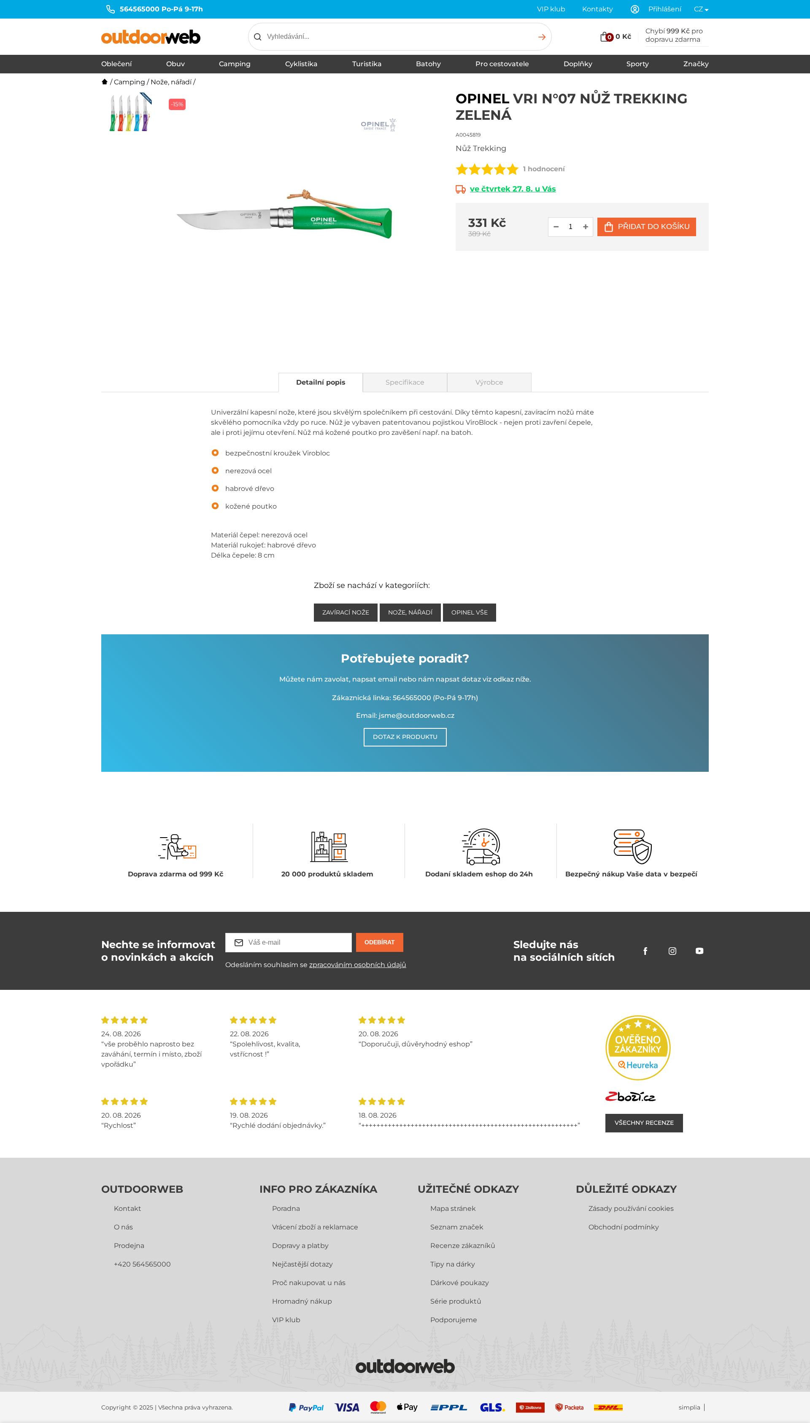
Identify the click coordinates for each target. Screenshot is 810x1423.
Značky (696, 64)
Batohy (428, 64)
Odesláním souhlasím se (315, 965)
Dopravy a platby (300, 1246)
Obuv (175, 64)
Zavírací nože (345, 612)
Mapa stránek (453, 1209)
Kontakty (597, 9)
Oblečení (116, 64)
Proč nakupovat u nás (309, 1283)
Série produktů (455, 1301)
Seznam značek (456, 1227)
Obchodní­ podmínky (624, 1227)
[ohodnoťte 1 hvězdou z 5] (462, 169)
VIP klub (551, 9)
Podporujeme (453, 1320)
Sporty (637, 64)
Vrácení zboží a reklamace (315, 1227)
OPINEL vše (469, 612)
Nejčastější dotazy (302, 1264)
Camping (235, 64)
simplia (689, 1407)
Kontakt (127, 1209)
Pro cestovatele (502, 64)
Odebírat (379, 942)
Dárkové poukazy (459, 1283)
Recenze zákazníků (462, 1246)
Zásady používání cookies (631, 1209)
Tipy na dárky (452, 1264)
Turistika (367, 64)
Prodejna (129, 1246)
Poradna (286, 1209)
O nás (123, 1227)
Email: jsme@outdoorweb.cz (405, 716)
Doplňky (578, 64)
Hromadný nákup (302, 1301)
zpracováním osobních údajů (357, 965)
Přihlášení (664, 9)
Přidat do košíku (654, 226)
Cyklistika (301, 64)
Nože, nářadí (171, 82)
